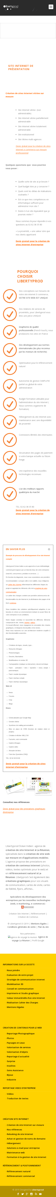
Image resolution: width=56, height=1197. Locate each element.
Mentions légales (39, 923)
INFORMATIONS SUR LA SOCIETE (19, 964)
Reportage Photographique (20, 1033)
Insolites (11, 1065)
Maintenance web (16, 1152)
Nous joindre (13, 970)
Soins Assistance (15, 1070)
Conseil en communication (20, 988)
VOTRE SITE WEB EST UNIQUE (33, 297)
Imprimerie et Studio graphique (23, 993)
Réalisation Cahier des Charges (22, 1002)
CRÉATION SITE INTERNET (16, 1119)
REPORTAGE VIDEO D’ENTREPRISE (19, 1088)
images (27, 622)
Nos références (14, 1129)
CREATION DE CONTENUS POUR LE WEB (22, 1027)
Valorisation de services (19, 1047)
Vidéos (10, 1094)
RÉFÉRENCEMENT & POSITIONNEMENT (22, 1165)
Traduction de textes (17, 1098)
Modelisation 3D (15, 984)
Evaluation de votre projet (20, 975)
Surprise (11, 1061)
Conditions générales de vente (21, 927)
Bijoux (10, 1075)
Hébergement (14, 1143)
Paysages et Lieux (16, 1042)
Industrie (11, 1079)
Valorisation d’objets (17, 1052)
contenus (13, 603)
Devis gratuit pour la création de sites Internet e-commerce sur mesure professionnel (33, 149)
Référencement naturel (18, 1171)
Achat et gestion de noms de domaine (26, 1138)
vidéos (32, 622)
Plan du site (43, 927)
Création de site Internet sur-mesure (25, 1125)
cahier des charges (15, 584)
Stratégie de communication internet (26, 979)
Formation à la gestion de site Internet (26, 1157)
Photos (10, 1038)
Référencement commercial (21, 1176)
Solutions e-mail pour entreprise (23, 1148)
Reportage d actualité (18, 1056)
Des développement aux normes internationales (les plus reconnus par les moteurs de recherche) (34, 348)
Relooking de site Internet (20, 1134)
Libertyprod (38, 1189)
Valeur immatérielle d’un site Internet (26, 998)
